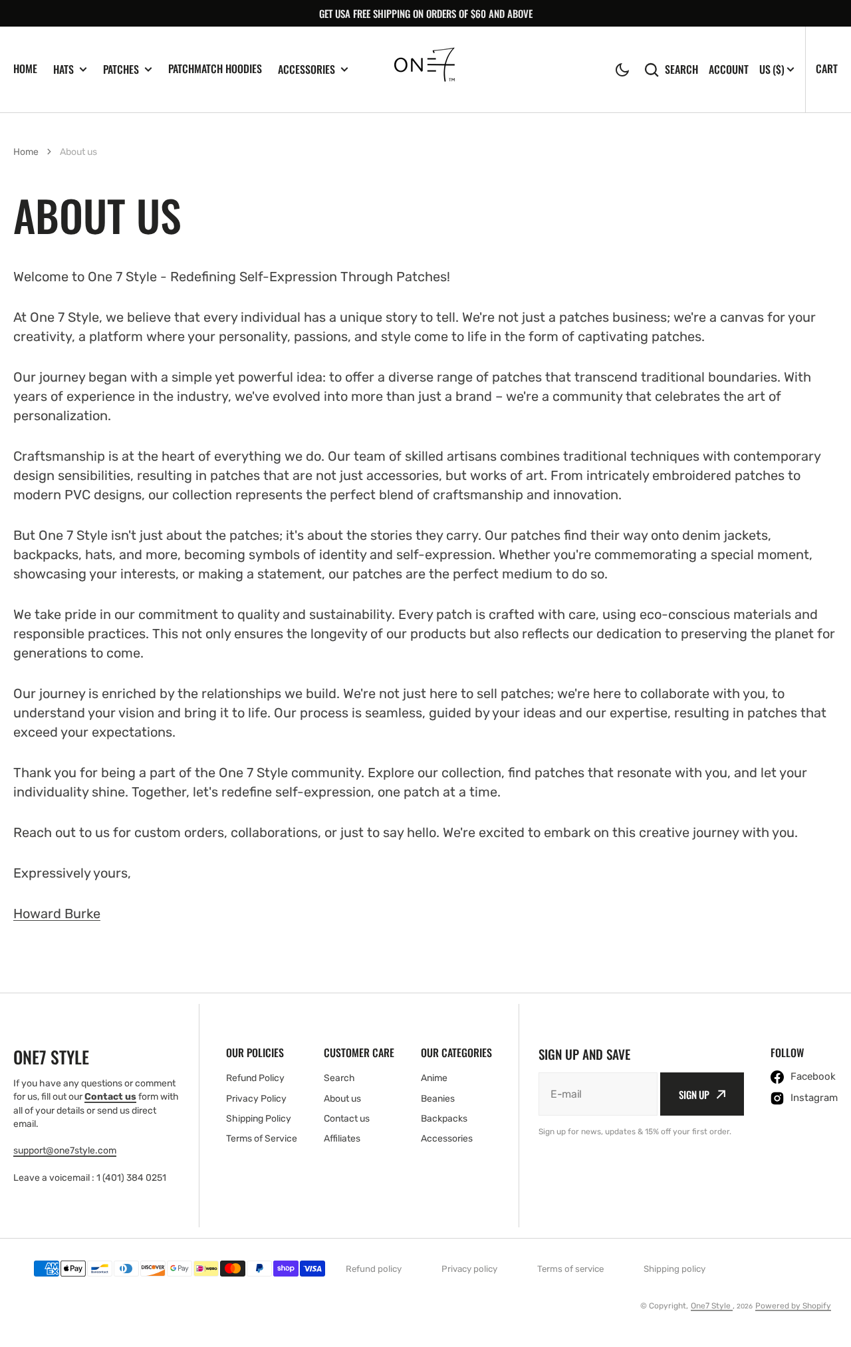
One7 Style (712, 1305)
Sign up (694, 1094)
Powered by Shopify (793, 1305)
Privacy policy (469, 1269)
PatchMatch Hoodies (215, 68)
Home (25, 68)
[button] (622, 69)
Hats (63, 69)
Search (681, 69)
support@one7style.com (64, 1150)
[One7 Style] (426, 69)
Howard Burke (56, 913)
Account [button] (729, 69)
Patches (121, 69)
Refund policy (374, 1269)
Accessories (306, 69)
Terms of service (570, 1269)
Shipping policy (674, 1269)
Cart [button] (827, 68)
